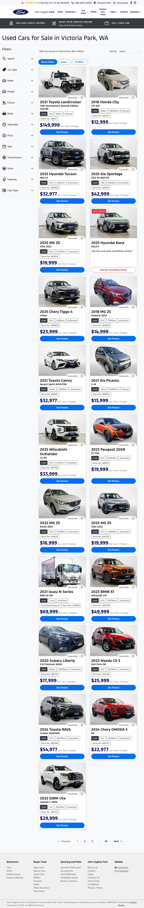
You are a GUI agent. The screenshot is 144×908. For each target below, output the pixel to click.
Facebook (122, 867)
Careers (92, 870)
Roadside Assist (69, 877)
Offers (93, 12)
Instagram (122, 870)
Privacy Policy (95, 887)
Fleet (113, 12)
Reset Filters (47, 62)
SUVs (9, 870)
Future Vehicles (15, 877)
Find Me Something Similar (113, 269)
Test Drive (39, 891)
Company (134, 12)
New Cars (39, 867)
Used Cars (39, 874)
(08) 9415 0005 (83, 2)
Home (60, 12)
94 (106, 841)
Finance (124, 12)
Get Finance (62, 132)
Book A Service (69, 881)
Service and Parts (102, 12)
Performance (13, 874)
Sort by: (113, 51)
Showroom (70, 12)
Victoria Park (104, 2)
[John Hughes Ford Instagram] (135, 2)
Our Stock (83, 11)
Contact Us (93, 877)
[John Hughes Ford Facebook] (132, 2)
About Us (93, 867)
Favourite (72, 97)
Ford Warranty (68, 874)
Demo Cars (39, 870)
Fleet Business (41, 887)
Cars (9, 867)
